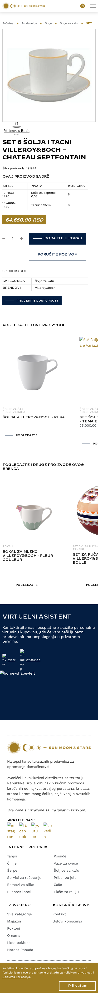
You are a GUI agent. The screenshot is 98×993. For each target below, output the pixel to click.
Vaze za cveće (66, 863)
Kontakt (59, 914)
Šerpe (12, 870)
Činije (12, 863)
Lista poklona (18, 943)
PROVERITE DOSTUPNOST (37, 300)
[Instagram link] (11, 831)
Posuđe (60, 856)
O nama (13, 935)
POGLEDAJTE (26, 435)
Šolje (48, 23)
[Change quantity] (3, 238)
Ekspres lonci (19, 892)
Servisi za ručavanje (24, 877)
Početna (8, 23)
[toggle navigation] (93, 6)
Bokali (7, 546)
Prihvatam (77, 986)
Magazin (14, 921)
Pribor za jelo (65, 877)
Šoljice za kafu (66, 870)
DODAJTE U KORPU (63, 238)
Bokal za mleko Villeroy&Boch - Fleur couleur (27, 556)
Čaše (58, 885)
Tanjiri (12, 856)
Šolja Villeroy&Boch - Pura (33, 417)
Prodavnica (29, 23)
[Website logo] (23, 5)
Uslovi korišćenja (67, 921)
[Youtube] (35, 831)
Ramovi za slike (20, 885)
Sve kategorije (19, 914)
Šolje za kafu (69, 23)
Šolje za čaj (12, 409)
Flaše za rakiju (66, 892)
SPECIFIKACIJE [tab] (14, 271)
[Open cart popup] (82, 6)
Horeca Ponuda (20, 950)
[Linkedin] (48, 831)
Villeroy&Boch (45, 287)
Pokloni (13, 928)
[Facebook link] (23, 831)
